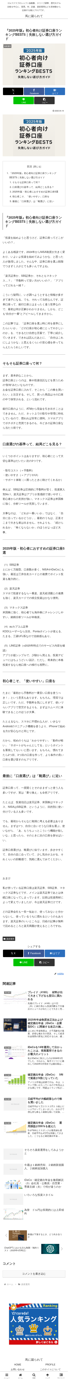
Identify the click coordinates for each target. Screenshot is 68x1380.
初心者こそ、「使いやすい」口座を (30, 196)
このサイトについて (50, 1369)
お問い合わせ (18, 1369)
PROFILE (50, 1364)
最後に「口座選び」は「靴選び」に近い (33, 201)
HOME (17, 1364)
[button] (44, 100)
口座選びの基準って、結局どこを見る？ (33, 187)
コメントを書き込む (34, 1273)
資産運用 (10, 938)
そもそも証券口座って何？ (26, 182)
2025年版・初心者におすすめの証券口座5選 (35, 191)
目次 (29, 166)
